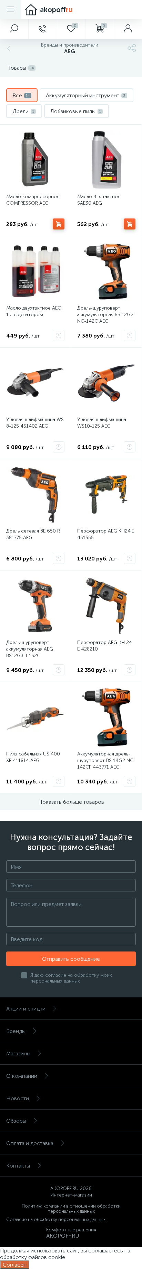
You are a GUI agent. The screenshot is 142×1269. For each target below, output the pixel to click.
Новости (17, 1098)
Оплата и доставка (29, 1143)
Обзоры (16, 1120)
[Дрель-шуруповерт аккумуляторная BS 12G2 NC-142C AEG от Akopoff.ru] (106, 271)
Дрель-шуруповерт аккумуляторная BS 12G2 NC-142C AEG (105, 314)
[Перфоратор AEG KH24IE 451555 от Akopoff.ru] (106, 494)
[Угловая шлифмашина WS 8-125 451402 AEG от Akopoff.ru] (35, 383)
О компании (21, 1076)
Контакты (18, 1165)
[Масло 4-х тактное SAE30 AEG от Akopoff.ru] (106, 160)
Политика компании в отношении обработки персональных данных (71, 1208)
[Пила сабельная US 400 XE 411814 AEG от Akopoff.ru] (35, 717)
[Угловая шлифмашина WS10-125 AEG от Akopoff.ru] (106, 383)
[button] (14, 29)
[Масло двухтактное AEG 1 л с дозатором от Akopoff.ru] (35, 271)
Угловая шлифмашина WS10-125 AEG (101, 423)
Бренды (16, 1031)
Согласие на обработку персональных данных (55, 1219)
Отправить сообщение (71, 959)
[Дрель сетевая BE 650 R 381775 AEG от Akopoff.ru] (35, 494)
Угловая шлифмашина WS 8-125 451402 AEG (35, 423)
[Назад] (8, 48)
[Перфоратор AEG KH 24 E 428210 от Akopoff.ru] (106, 606)
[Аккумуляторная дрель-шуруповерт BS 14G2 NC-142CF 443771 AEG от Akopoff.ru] (106, 717)
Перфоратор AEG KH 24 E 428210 (104, 646)
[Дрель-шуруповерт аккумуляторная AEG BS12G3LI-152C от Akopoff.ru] (35, 606)
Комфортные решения (71, 1229)
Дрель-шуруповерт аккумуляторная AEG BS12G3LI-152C (29, 649)
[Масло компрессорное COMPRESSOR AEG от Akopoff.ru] (35, 160)
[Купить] (58, 224)
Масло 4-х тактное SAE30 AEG (99, 200)
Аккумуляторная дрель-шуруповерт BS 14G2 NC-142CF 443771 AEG (106, 760)
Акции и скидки (25, 1008)
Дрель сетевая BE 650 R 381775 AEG (33, 534)
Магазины (18, 1053)
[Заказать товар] (58, 335)
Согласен (15, 1264)
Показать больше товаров (71, 802)
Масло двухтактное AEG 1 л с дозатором (33, 311)
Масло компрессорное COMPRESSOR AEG (33, 200)
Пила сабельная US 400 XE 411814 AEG (33, 757)
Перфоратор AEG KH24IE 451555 (105, 534)
